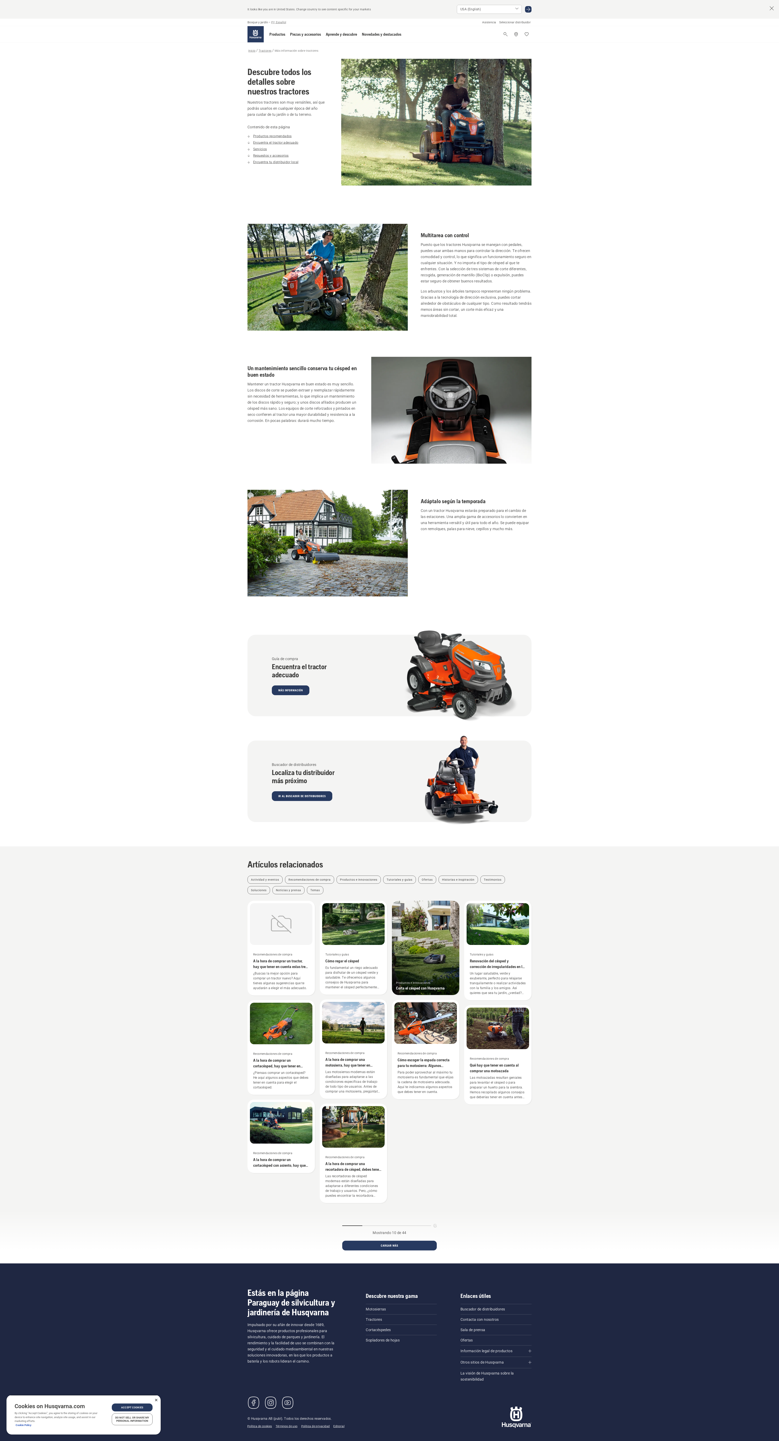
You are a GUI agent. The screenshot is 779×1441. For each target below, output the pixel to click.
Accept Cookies (132, 1407)
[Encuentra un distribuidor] (516, 34)
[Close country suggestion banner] (771, 8)
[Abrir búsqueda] (505, 34)
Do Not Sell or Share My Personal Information (132, 1419)
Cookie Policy (23, 1425)
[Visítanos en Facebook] (253, 1403)
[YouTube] (288, 1403)
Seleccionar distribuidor (515, 22)
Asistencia (489, 22)
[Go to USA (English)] (528, 9)
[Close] (156, 1400)
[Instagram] (271, 1403)
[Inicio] (255, 34)
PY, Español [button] (278, 22)
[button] (277, 34)
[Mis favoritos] (527, 34)
